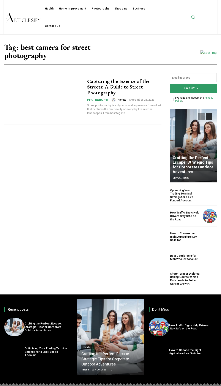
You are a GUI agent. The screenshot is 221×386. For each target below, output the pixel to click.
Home (86, 346)
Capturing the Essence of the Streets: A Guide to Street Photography (118, 87)
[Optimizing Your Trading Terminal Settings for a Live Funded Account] (210, 195)
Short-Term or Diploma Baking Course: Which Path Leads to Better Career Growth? (184, 278)
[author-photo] (114, 100)
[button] (193, 17)
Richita (122, 99)
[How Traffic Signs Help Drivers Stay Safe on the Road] (210, 216)
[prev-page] (201, 116)
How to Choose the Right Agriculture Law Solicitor (183, 237)
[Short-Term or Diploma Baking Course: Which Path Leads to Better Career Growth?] (210, 279)
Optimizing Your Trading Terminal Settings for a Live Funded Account (181, 195)
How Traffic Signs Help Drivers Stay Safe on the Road (184, 216)
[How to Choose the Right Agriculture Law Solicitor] (210, 237)
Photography (98, 99)
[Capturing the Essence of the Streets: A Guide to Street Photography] (43, 96)
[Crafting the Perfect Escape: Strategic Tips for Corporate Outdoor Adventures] (193, 145)
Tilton (85, 369)
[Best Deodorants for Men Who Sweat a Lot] (210, 257)
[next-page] (209, 116)
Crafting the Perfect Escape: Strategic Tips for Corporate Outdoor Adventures (193, 164)
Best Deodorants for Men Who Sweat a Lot (183, 257)
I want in (191, 88)
